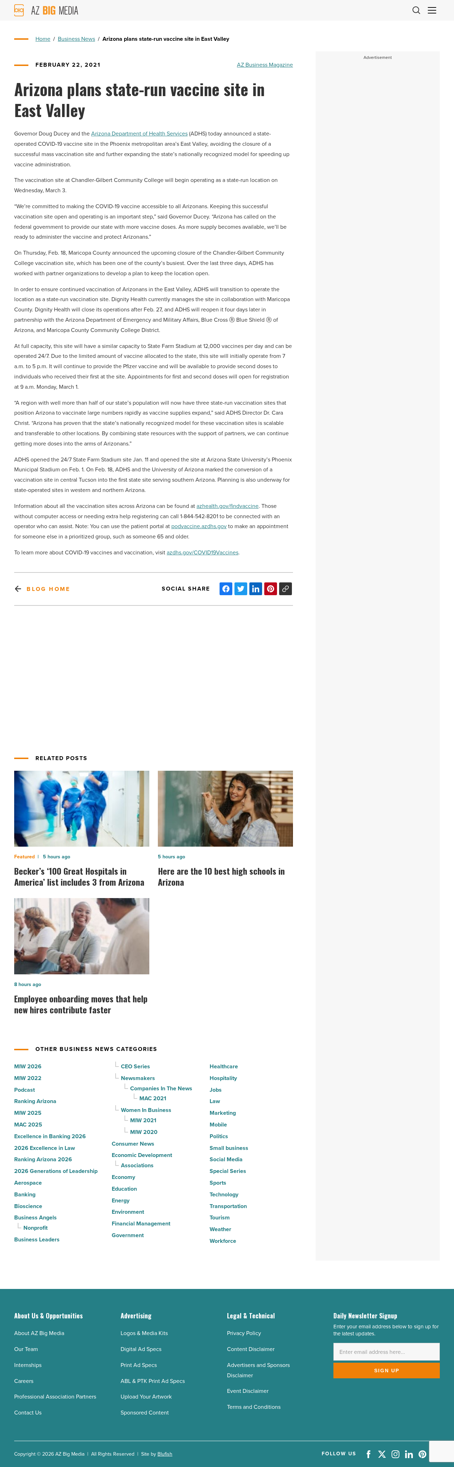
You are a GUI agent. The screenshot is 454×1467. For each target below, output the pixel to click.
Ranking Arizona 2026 (43, 1159)
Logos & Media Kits (144, 1333)
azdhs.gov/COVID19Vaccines (202, 552)
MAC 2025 (28, 1124)
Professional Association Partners (55, 1397)
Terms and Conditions (254, 1407)
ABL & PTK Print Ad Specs (153, 1381)
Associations (137, 1165)
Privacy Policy (244, 1333)
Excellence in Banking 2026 (50, 1136)
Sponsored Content (145, 1412)
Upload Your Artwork (146, 1397)
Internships (27, 1365)
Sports (218, 1183)
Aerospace (28, 1183)
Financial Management (141, 1223)
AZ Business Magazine (265, 65)
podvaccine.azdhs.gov (199, 526)
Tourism (220, 1217)
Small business (229, 1148)
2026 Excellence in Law (44, 1148)
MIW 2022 (27, 1078)
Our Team (26, 1349)
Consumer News (133, 1144)
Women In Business (146, 1110)
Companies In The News (161, 1088)
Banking (24, 1194)
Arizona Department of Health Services (139, 133)
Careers (23, 1381)
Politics (219, 1136)
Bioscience (28, 1206)
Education (124, 1189)
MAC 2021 (152, 1098)
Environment (128, 1212)
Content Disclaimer (251, 1349)
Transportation (228, 1206)
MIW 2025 (27, 1113)
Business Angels (35, 1217)
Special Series (228, 1171)
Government (128, 1235)
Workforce (223, 1241)
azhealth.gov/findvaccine (227, 506)
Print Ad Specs (139, 1365)
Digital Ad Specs (141, 1349)
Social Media (226, 1159)
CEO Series (135, 1066)
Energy (120, 1200)
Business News (76, 39)
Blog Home (48, 589)
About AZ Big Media (39, 1333)
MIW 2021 (143, 1120)
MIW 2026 (27, 1066)
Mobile (218, 1124)
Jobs (216, 1090)
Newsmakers (138, 1078)
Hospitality (223, 1078)
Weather (220, 1229)
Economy (123, 1177)
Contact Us (27, 1412)
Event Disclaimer (247, 1391)
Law (215, 1101)
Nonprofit (35, 1228)
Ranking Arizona (35, 1101)
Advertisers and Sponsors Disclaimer (258, 1370)
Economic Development (142, 1155)
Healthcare (224, 1066)
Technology (224, 1194)
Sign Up (386, 1370)
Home (42, 39)
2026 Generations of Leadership (56, 1171)
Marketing (223, 1113)
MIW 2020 (143, 1132)
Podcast (24, 1090)
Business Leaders (37, 1239)
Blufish (164, 1454)
